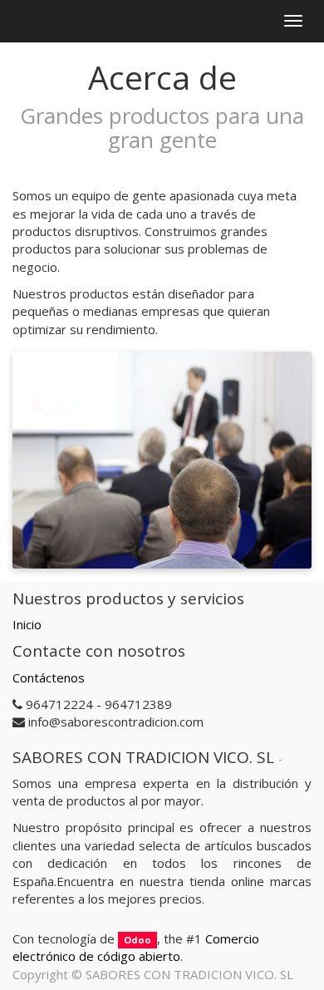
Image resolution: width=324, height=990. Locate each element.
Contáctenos (48, 677)
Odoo (137, 939)
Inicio (27, 624)
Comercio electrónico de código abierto (135, 947)
